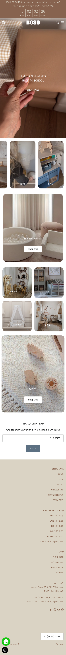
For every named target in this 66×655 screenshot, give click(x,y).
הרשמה (33, 448)
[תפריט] (62, 22)
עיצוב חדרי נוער (57, 531)
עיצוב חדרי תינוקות (55, 536)
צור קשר (60, 484)
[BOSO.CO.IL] (33, 22)
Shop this (33, 249)
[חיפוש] (55, 22)
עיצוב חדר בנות (57, 525)
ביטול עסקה (58, 500)
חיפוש (61, 474)
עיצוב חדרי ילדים (56, 515)
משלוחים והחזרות (56, 494)
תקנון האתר (58, 557)
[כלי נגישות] (5, 650)
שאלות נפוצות (57, 489)
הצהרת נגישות (57, 567)
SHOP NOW (33, 89)
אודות (61, 479)
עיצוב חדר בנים (57, 520)
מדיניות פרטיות (57, 562)
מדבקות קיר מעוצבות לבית (52, 541)
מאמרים (60, 572)
